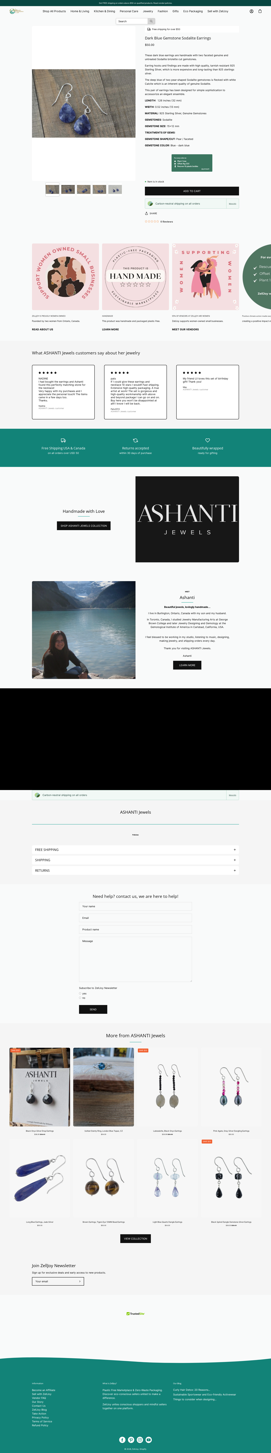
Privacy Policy (40, 1417)
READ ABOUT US (42, 329)
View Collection (135, 1238)
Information (37, 1383)
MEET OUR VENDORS (185, 329)
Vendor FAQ (39, 1397)
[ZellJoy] (16, 11)
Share (153, 213)
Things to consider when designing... (194, 1399)
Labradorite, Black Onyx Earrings (167, 1131)
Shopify (143, 1449)
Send (93, 1009)
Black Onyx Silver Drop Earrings (40, 1131)
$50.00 (231, 1134)
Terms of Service (42, 1421)
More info (232, 204)
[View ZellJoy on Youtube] (149, 1440)
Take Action (39, 1413)
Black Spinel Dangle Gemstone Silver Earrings (231, 1222)
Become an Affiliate (43, 1390)
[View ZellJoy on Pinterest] (131, 1440)
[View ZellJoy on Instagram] (140, 1440)
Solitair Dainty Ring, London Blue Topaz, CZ (104, 1131)
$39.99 (167, 1134)
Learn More (110, 329)
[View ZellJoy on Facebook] (122, 1440)
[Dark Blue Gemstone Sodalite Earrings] (52, 189)
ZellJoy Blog (39, 1409)
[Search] (151, 21)
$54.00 (103, 1134)
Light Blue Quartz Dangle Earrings (167, 1222)
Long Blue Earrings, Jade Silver (39, 1222)
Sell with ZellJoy (41, 1394)
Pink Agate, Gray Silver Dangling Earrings (231, 1131)
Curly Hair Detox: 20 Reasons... (191, 1389)
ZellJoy (135, 1449)
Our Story (37, 1401)
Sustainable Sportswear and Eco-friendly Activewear (204, 1394)
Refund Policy (40, 1425)
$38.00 (39, 1134)
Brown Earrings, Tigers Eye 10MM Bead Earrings (104, 1222)
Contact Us (38, 1405)
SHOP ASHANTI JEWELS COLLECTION (84, 525)
